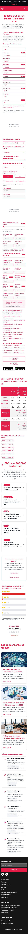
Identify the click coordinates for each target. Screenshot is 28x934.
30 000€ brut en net (19, 347)
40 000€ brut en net (8, 347)
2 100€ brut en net (19, 352)
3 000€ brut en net (19, 350)
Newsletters (4, 912)
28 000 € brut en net (7, 454)
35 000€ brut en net (19, 345)
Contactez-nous (14, 577)
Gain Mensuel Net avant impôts (7, 261)
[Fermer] (26, 3)
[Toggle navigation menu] (24, 8)
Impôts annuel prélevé (18, 242)
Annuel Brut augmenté (18, 268)
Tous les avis (14, 635)
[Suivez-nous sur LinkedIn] (6, 874)
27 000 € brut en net (7, 450)
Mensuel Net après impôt (7, 235)
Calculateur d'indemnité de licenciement (13, 332)
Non (8, 176)
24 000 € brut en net (7, 440)
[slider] (24, 160)
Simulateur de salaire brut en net (10, 905)
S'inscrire (14, 869)
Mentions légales (6, 894)
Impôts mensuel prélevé (7, 242)
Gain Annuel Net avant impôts (19, 261)
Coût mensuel (7, 188)
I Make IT (21, 929)
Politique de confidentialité (9, 892)
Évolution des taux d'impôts (9, 907)
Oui (20, 176)
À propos (4, 882)
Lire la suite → (7, 681)
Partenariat (4, 897)
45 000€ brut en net (8, 352)
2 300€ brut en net (8, 345)
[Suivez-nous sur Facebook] (2, 874)
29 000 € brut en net (7, 457)
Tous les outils (14, 573)
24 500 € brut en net (7, 444)
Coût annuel (6, 194)
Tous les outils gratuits (7, 910)
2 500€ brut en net (8, 350)
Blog (2, 889)
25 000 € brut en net (7, 447)
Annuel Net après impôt (19, 235)
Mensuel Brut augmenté (6, 268)
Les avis (3, 887)
